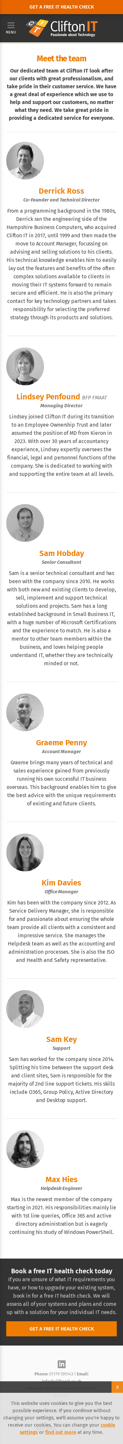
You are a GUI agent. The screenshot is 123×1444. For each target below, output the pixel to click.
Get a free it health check (62, 7)
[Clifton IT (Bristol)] (62, 23)
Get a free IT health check (62, 1329)
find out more (60, 1432)
